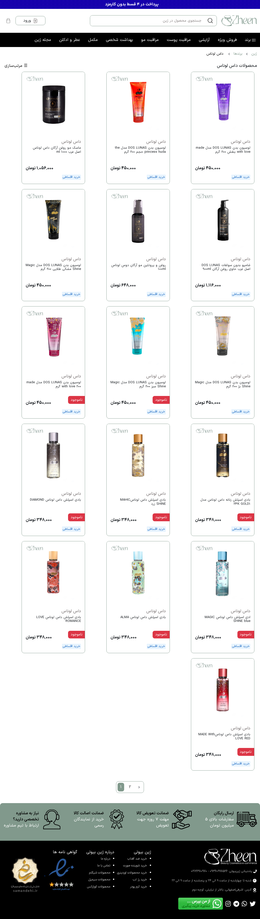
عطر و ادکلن (69, 40)
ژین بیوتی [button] (142, 852)
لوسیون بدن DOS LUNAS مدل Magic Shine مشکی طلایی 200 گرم (53, 267)
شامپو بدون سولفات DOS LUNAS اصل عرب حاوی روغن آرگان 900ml (226, 267)
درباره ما (105, 858)
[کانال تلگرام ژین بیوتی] (236, 903)
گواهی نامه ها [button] (65, 852)
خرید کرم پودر (138, 886)
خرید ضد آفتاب (137, 858)
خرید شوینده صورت (135, 865)
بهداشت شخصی (119, 40)
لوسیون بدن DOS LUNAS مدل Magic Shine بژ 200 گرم (222, 384)
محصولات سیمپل (99, 879)
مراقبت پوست (179, 40)
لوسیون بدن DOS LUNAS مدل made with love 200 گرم (53, 384)
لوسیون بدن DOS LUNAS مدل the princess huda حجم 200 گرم (140, 150)
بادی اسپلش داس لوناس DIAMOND (55, 499)
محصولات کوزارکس (98, 886)
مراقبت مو (150, 40)
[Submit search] (210, 20)
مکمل (93, 40)
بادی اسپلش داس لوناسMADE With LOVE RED (224, 736)
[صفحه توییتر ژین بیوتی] (252, 903)
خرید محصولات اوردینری (132, 872)
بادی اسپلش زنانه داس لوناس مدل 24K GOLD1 (225, 502)
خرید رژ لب (140, 879)
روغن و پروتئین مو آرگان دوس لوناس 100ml (138, 267)
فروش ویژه (227, 40)
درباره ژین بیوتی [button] (100, 852)
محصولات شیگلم (99, 872)
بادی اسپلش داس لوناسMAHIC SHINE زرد (143, 502)
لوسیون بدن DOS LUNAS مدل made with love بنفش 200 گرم (223, 150)
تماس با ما (103, 865)
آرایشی (204, 40)
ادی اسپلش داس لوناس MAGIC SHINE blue (227, 619)
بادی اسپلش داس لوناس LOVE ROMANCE (58, 619)
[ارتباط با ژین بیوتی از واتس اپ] (244, 903)
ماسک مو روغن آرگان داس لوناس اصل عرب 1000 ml (57, 150)
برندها (238, 53)
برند (248, 40)
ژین (254, 53)
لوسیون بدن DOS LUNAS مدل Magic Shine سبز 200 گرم (138, 384)
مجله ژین (43, 40)
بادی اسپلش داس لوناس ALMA (143, 617)
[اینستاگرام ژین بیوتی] (228, 903)
